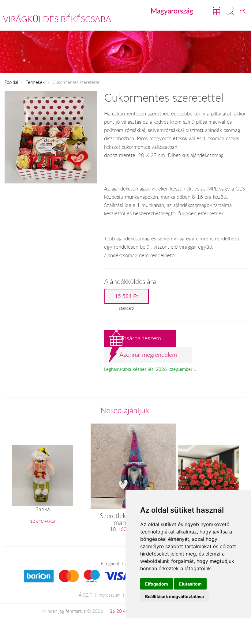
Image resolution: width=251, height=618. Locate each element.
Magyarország (172, 10)
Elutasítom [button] (190, 583)
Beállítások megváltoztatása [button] (174, 596)
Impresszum (109, 595)
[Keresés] (230, 11)
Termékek (35, 82)
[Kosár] (216, 11)
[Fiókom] (242, 11)
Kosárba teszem (140, 338)
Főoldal (11, 82)
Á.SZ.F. (85, 595)
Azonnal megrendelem (148, 354)
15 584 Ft (126, 296)
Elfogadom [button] (156, 583)
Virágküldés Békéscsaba (57, 18)
